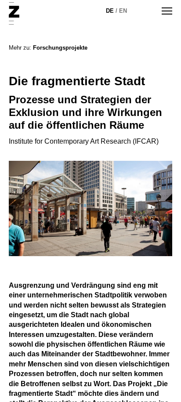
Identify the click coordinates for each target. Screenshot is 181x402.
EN (123, 10)
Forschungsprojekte (60, 47)
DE (110, 10)
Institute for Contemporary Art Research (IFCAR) (84, 141)
